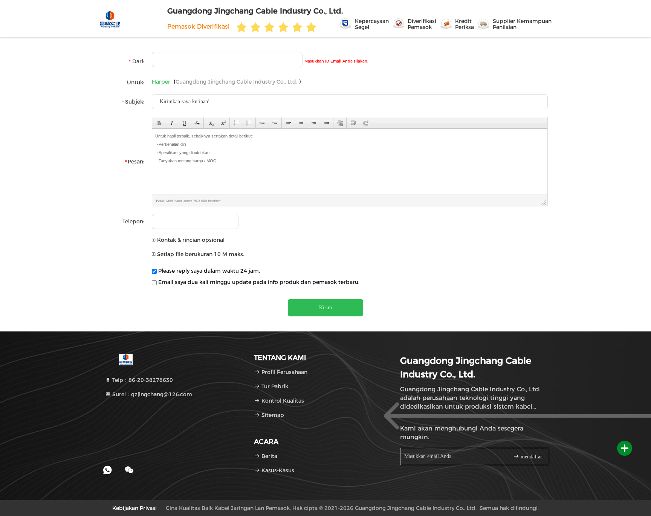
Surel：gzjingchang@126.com (151, 394)
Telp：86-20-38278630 (142, 380)
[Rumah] (125, 359)
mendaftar (530, 457)
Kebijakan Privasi (134, 508)
